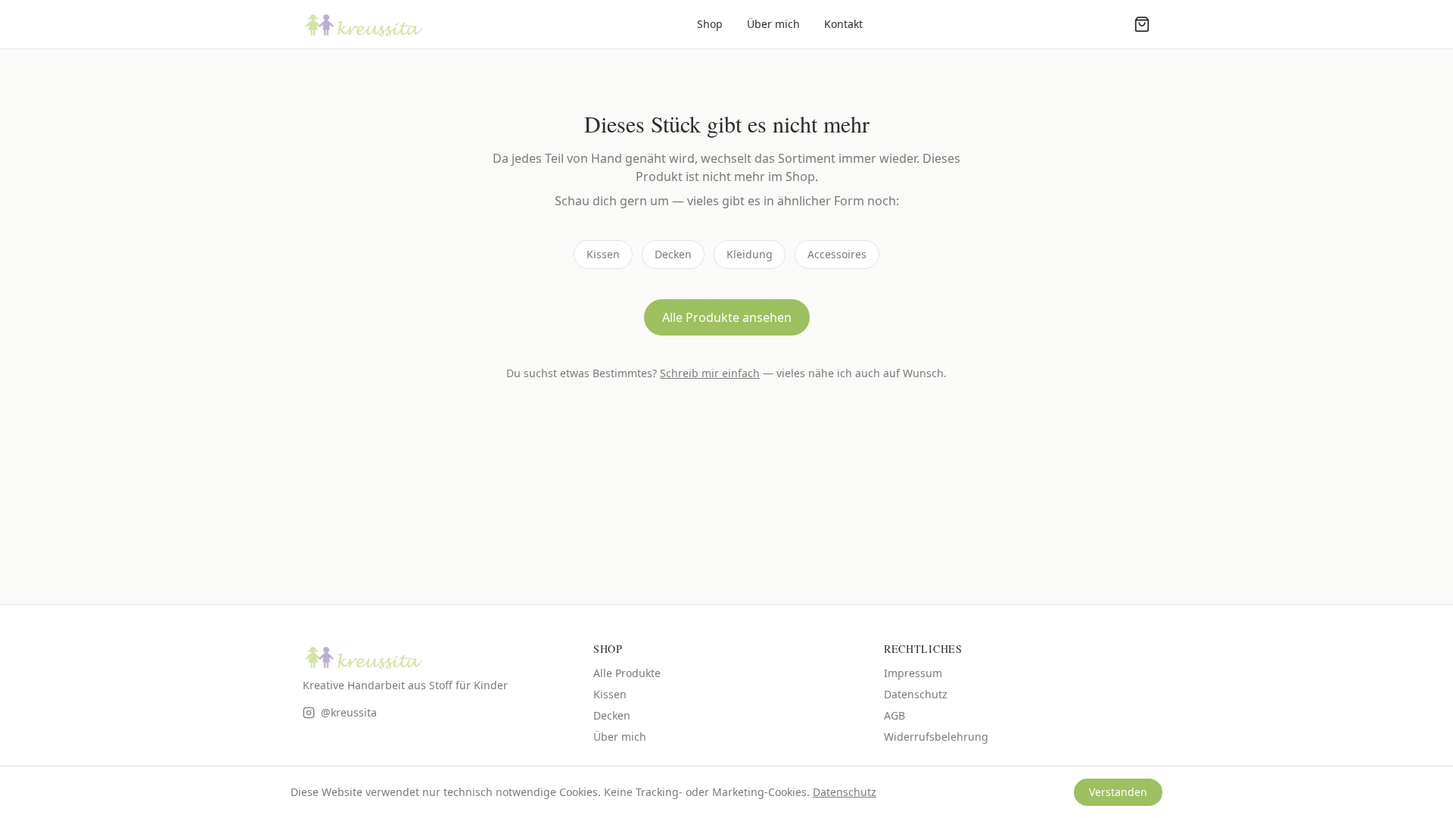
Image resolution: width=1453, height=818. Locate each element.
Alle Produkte (627, 673)
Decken (673, 254)
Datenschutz (915, 694)
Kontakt (843, 24)
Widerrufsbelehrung (936, 736)
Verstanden (1118, 792)
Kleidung (749, 254)
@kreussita (349, 712)
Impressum (913, 673)
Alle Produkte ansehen (727, 317)
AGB (894, 715)
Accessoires (837, 254)
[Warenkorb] (1142, 24)
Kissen (603, 254)
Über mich (773, 24)
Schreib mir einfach (710, 373)
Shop (710, 24)
